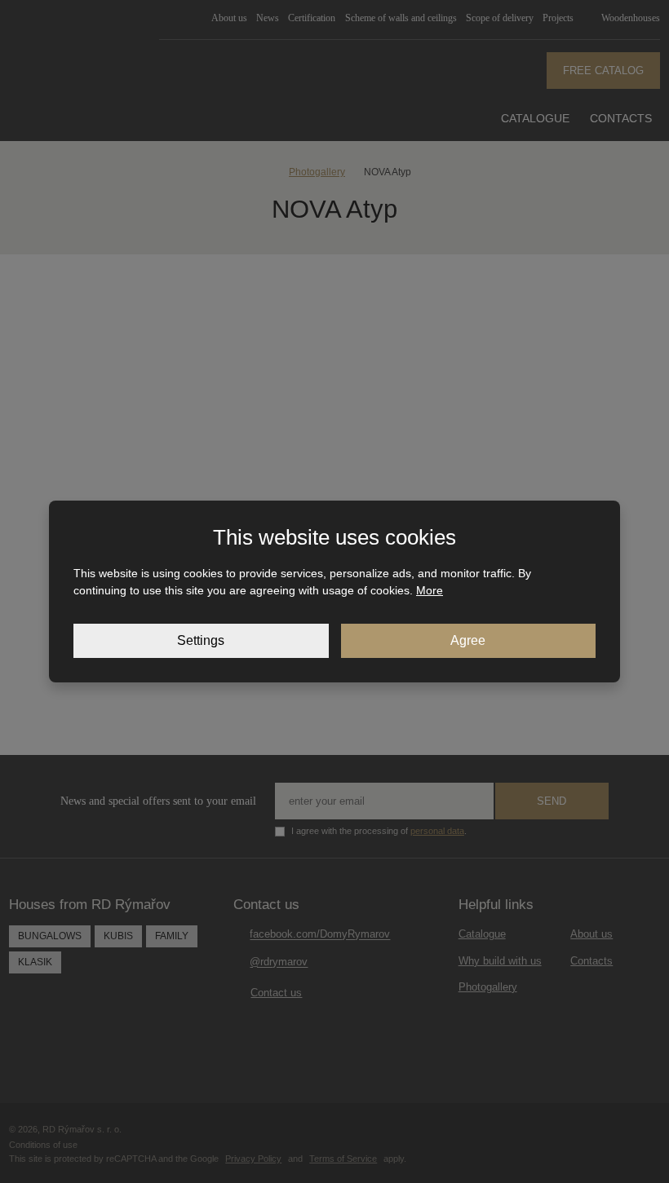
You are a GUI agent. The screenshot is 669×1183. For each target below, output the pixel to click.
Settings (200, 640)
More (429, 590)
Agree (467, 640)
